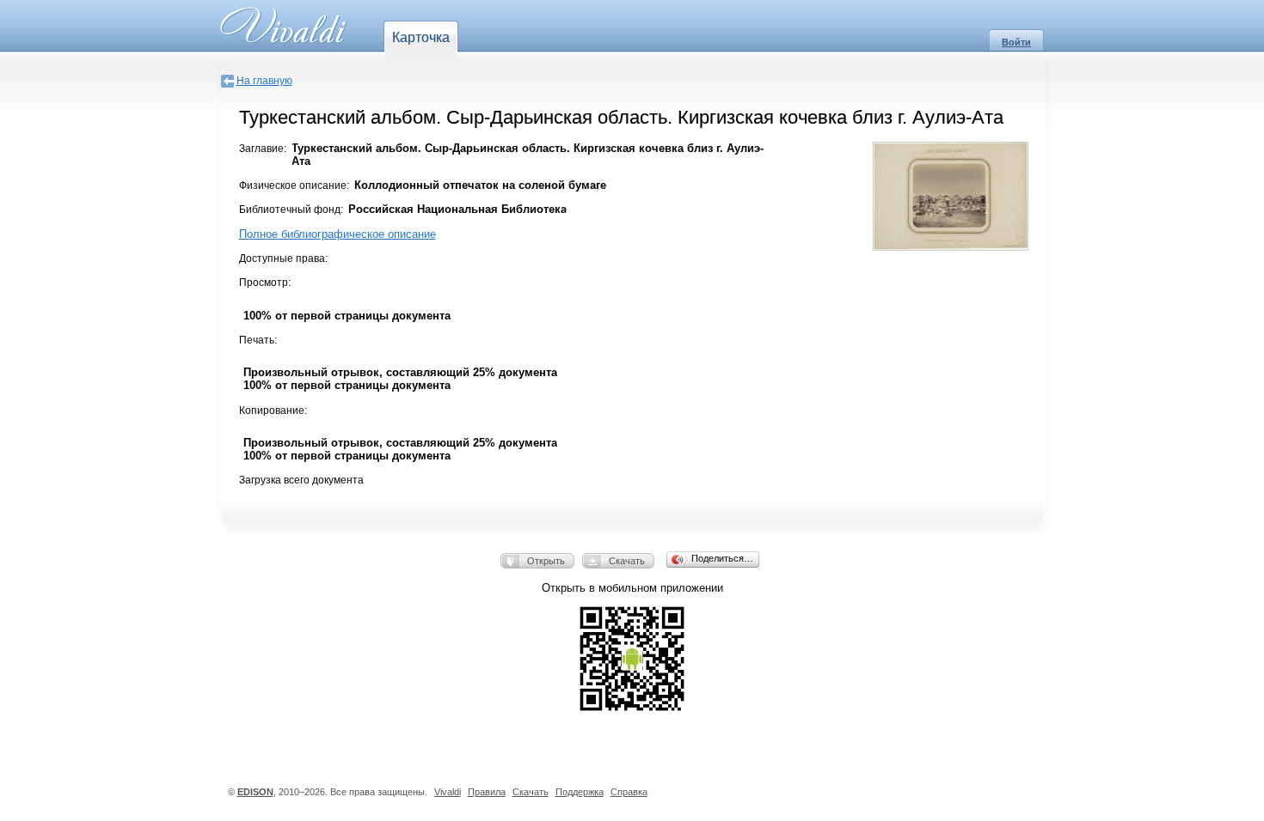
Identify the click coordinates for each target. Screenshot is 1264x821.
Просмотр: (265, 283)
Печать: (258, 340)
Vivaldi (447, 792)
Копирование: (273, 410)
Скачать (627, 561)
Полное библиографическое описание (337, 234)
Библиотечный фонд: (291, 210)
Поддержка (579, 792)
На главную (264, 81)
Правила (487, 792)
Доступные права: (283, 258)
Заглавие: (262, 149)
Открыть (546, 561)
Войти (1016, 42)
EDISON (255, 792)
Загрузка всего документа (301, 480)
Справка (629, 792)
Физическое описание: (294, 185)
